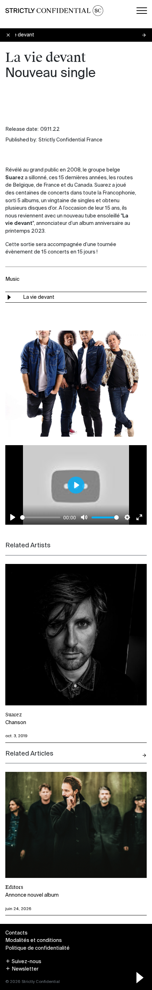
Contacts (16, 933)
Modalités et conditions (33, 940)
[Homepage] (54, 10)
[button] (23, 961)
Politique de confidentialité (37, 948)
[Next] (144, 755)
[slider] (40, 517)
